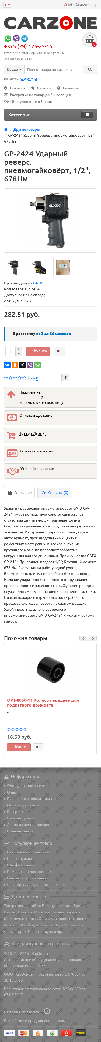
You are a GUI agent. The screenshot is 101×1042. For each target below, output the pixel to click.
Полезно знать (20, 830)
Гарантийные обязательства (31, 798)
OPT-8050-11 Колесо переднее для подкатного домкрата (43, 702)
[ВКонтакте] (7, 365)
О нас (12, 791)
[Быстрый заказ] (59, 351)
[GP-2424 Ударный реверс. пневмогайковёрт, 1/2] (50, 220)
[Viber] (30, 365)
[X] (22, 365)
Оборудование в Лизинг (32, 101)
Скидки (44, 87)
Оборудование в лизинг (28, 785)
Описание (23, 492)
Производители (21, 817)
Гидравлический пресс (27, 877)
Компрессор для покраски (30, 871)
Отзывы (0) (58, 492)
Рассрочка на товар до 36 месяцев (40, 94)
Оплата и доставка (23, 804)
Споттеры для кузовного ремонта (36, 884)
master (64, 1020)
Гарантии (71, 87)
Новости (17, 87)
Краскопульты (19, 858)
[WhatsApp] (37, 365)
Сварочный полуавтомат (28, 851)
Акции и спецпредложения (31, 824)
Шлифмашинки (20, 864)
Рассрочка (16, 811)
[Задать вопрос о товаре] (65, 377)
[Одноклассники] (15, 365)
